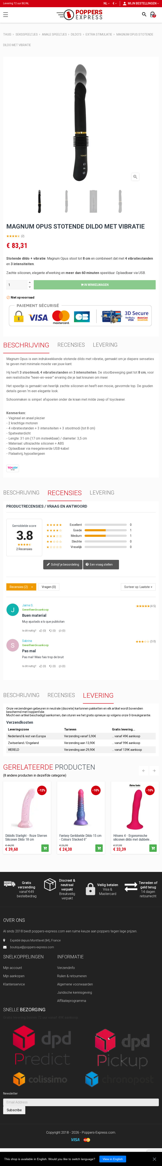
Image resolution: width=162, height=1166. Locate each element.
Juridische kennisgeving (74, 993)
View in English (113, 1159)
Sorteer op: (131, 587)
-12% (41, 790)
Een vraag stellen (101, 564)
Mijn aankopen (13, 976)
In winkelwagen (96, 284)
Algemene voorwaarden (75, 984)
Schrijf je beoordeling (64, 564)
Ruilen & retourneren (72, 976)
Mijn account (12, 968)
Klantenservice (14, 984)
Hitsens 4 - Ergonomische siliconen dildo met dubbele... (132, 837)
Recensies (71, 345)
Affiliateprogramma (71, 1001)
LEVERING (105, 345)
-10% (95, 790)
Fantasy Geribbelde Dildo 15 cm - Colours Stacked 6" (80, 837)
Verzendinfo (66, 968)
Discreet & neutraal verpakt (67, 884)
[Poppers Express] (81, 14)
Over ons (14, 920)
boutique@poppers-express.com (32, 947)
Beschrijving (26, 345)
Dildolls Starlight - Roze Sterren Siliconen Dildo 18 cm (26, 837)
